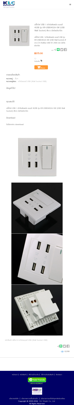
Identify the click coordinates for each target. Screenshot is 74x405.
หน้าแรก (15, 374)
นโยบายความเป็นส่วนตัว (29, 398)
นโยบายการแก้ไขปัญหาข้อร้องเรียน (53, 398)
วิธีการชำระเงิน (34, 374)
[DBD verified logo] (37, 391)
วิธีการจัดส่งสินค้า (47, 374)
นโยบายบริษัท (13, 398)
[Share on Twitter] (61, 50)
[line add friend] (37, 380)
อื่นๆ (16, 78)
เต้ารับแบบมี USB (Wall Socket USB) (32, 81)
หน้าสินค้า (8, 340)
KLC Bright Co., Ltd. (47, 401)
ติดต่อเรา (59, 374)
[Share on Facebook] (65, 50)
